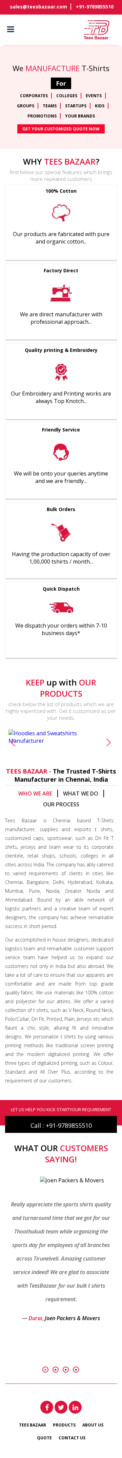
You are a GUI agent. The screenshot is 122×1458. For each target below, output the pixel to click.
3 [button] (66, 1370)
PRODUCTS (64, 1425)
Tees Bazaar (32, 1425)
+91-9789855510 (95, 6)
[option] (61, 737)
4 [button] (76, 1370)
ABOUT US (92, 1425)
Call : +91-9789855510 (61, 1125)
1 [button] (45, 1370)
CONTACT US (72, 1438)
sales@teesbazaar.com (38, 6)
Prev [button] (12, 742)
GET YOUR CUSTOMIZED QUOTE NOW (61, 129)
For (61, 83)
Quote (44, 1438)
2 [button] (56, 1370)
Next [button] (108, 742)
